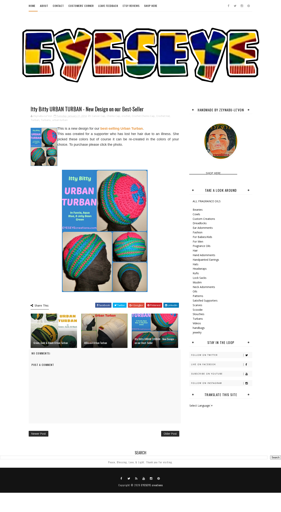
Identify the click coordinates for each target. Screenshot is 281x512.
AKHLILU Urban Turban (95, 343)
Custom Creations (204, 219)
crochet (126, 116)
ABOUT (44, 6)
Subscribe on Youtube (207, 373)
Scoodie (198, 309)
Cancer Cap (98, 116)
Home (32, 6)
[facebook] (228, 5)
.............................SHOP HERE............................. (213, 173)
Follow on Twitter (204, 355)
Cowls (196, 214)
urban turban (60, 120)
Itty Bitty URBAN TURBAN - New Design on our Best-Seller (154, 341)
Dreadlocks (200, 223)
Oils (195, 291)
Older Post (170, 433)
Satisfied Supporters (205, 300)
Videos (197, 323)
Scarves (197, 305)
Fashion (197, 232)
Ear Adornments (203, 228)
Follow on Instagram (206, 383)
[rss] (136, 478)
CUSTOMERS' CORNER (81, 6)
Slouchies (198, 314)
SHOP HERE (150, 6)
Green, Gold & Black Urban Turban (50, 343)
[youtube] (144, 478)
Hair (195, 250)
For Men (198, 241)
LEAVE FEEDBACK (108, 6)
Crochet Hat (163, 116)
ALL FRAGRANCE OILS (207, 201)
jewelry (197, 332)
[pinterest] (248, 5)
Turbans (46, 120)
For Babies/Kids (202, 237)
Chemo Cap (113, 116)
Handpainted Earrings (206, 259)
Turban (35, 120)
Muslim (197, 282)
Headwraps (200, 268)
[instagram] (242, 5)
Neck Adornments (204, 287)
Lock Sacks (199, 278)
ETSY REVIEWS (131, 6)
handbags (199, 328)
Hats (195, 264)
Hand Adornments (204, 255)
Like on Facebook (203, 364)
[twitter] (235, 5)
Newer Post (38, 433)
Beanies (198, 209)
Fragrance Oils (201, 246)
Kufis (196, 273)
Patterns (198, 296)
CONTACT (58, 6)
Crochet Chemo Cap (143, 116)
